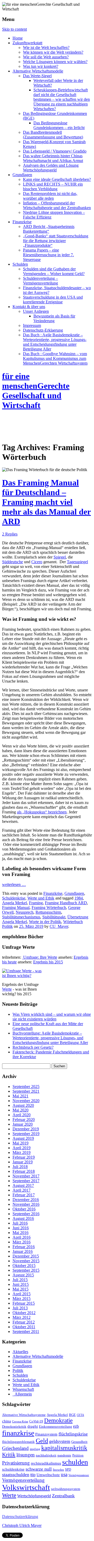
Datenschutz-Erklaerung (43, 330)
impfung (35, 1449)
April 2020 (22, 1115)
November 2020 (26, 1100)
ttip (33, 1474)
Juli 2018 (20, 1166)
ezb (76, 1426)
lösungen (25, 1455)
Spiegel (60, 557)
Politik (18, 1370)
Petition (78, 1455)
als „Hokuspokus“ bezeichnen (42, 812)
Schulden (20, 264)
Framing (36, 903)
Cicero (36, 562)
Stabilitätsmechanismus (21, 917)
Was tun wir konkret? (40, 66)
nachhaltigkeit (46, 1455)
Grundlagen (22, 174)
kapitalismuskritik (64, 1447)
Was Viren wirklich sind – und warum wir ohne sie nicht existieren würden (52, 1016)
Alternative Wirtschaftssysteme (24, 1415)
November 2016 (26, 1204)
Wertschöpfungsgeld (34, 1496)
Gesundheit (79, 1442)
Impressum (32, 325)
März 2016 (22, 1242)
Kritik (8, 1454)
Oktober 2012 (24, 1312)
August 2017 (23, 1185)
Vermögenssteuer (78, 1475)
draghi (32, 1426)
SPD (68, 1469)
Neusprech (24, 912)
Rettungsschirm (48, 912)
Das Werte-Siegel (37, 76)
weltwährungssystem (65, 1489)
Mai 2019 (20, 1143)
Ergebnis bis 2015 (48, 962)
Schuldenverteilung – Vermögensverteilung (40, 280)
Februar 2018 (24, 1171)
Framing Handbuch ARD (66, 903)
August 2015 (23, 1275)
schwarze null (39, 1469)
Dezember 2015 (26, 1256)
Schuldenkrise (13, 898)
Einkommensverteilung (55, 1426)
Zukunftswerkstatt (27, 43)
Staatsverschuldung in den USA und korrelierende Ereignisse (53, 299)
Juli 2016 (20, 1223)
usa (64, 1474)
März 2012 (22, 1317)
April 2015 (22, 1294)
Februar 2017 (24, 1195)
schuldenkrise (13, 1469)
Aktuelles (20, 1351)
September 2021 (26, 1091)
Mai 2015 (20, 1289)
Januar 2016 (23, 1251)
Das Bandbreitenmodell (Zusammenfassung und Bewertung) (53, 134)
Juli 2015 (20, 1279)
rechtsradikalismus (46, 1463)
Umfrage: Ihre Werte (39, 957)
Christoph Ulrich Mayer (22, 1525)
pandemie (64, 1455)
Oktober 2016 (24, 1209)
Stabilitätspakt (53, 917)
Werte (7, 989)
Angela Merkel (14, 903)
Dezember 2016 (26, 1199)
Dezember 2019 (26, 1129)
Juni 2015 (21, 1284)
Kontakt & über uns (29, 306)
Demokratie (58, 1420)
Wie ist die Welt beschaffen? (46, 47)
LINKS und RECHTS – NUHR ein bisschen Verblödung (53, 186)
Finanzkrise (22, 222)
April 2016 (22, 1237)
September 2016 (26, 1213)
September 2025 (26, 1086)
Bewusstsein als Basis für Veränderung (54, 318)
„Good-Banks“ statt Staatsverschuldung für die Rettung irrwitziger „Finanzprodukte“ (55, 241)
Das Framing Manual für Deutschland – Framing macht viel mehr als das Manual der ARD (46, 502)
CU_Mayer (59, 926)
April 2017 (22, 1190)
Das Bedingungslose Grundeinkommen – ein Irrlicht (59, 125)
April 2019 (22, 1148)
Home (18, 38)
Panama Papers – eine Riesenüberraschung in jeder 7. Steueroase (48, 255)
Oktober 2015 (24, 1265)
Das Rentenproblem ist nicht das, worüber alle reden (50, 195)
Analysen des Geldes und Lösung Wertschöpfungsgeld (51, 167)
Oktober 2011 (24, 1327)
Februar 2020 (24, 1119)
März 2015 (22, 1298)
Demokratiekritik (14, 1426)
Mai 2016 (20, 1232)
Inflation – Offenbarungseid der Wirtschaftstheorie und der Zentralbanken (57, 205)
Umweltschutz (48, 1475)
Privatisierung (16, 1463)
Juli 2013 (20, 1308)
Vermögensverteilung (23, 1480)
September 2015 (26, 1270)
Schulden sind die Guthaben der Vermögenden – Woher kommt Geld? (54, 271)
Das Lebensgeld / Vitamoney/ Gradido (54, 151)
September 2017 (26, 1181)
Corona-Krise (20, 1421)
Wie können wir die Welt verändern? (53, 52)
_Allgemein (22, 1394)
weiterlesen (14, 884)
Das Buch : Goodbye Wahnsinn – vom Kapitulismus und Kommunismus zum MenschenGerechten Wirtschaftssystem (55, 358)
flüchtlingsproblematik (18, 1442)
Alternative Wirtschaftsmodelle (38, 71)
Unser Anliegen (36, 311)
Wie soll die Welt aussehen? (46, 57)
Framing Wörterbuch (49, 907)
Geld (42, 1440)
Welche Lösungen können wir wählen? (55, 61)
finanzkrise (18, 1433)
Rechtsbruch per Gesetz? (33, 1047)
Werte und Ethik (40, 898)
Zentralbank (63, 1495)
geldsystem (59, 1441)
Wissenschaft (23, 1389)
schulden (75, 1462)
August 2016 (23, 1218)
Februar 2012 (24, 1322)
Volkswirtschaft (26, 1487)
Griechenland (15, 1448)
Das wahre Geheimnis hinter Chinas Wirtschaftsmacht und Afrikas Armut (53, 158)
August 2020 (23, 1105)
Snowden (58, 1469)
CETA (80, 1415)
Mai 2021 (20, 1096)
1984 (78, 898)
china (6, 1421)
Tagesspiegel (77, 562)
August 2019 (23, 1138)
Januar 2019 (23, 1162)
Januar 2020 (23, 1124)
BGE (72, 1415)
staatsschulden (15, 1474)
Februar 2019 (24, 1157)
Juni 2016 (21, 1228)
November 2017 (26, 1176)
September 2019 (26, 1133)
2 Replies (9, 534)
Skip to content (14, 29)
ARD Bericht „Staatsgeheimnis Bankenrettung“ (48, 228)
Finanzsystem (46, 1434)
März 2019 (22, 1152)
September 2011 (26, 1331)
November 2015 (26, 1261)
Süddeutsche (12, 562)
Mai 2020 (20, 1110)
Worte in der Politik (45, 921)
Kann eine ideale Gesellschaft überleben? (57, 179)
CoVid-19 (36, 1421)
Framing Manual (16, 907)
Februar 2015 (24, 1303)
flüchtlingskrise (73, 1434)
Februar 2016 (24, 1246)
